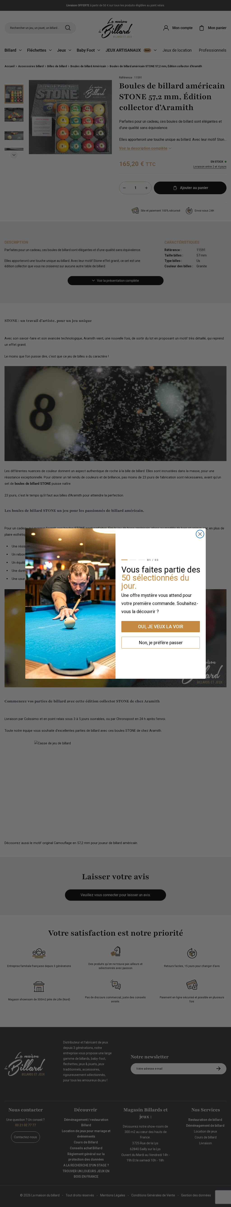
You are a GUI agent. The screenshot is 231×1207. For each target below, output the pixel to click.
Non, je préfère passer (161, 642)
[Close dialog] (200, 534)
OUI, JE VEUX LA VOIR (160, 626)
